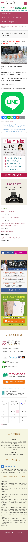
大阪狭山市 (14, 449)
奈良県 (21, 454)
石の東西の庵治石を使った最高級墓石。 (10, 217)
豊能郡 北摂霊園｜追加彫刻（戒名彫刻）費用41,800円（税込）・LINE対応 (14, 125)
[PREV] (2, 401)
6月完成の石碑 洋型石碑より (8, 231)
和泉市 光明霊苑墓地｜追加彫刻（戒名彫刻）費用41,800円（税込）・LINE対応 (14, 130)
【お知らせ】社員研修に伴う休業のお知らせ (11, 238)
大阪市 (2, 442)
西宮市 (10, 454)
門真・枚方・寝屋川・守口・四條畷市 (10, 445)
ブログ (11, 121)
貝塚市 (5, 447)
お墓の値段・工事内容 (7, 13)
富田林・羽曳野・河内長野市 (20, 447)
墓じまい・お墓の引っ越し (8, 17)
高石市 (24, 442)
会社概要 (5, 351)
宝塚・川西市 (16, 454)
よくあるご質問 (21, 351)
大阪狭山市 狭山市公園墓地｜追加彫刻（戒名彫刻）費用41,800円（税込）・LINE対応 (13, 224)
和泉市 (10, 442)
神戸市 (6, 454)
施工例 (9, 21)
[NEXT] (25, 401)
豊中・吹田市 (14, 443)
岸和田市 (20, 442)
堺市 (6, 442)
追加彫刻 (4, 21)
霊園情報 (14, 21)
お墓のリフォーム (20, 17)
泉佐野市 (10, 447)
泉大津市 (15, 442)
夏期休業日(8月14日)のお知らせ (9, 211)
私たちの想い (12, 351)
